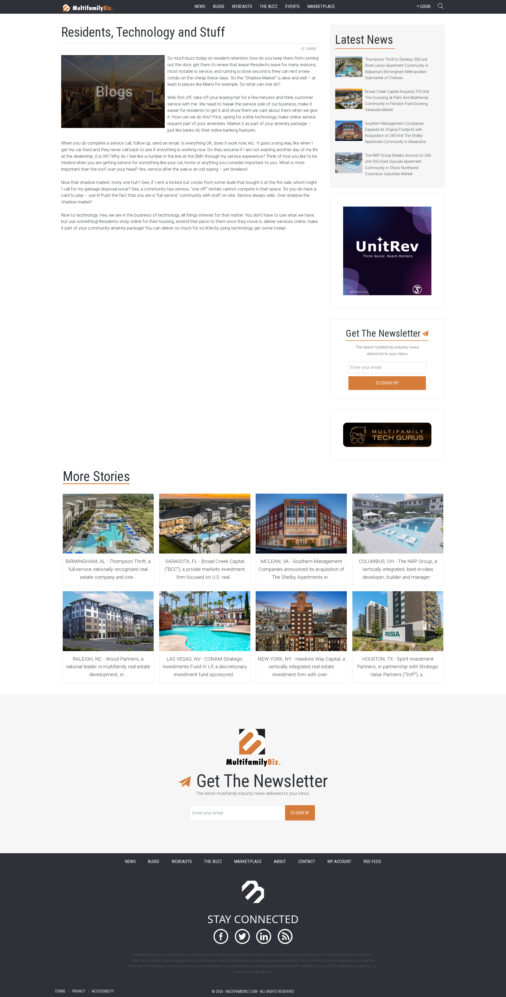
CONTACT (306, 861)
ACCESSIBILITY (103, 991)
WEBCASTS (182, 861)
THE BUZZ (213, 861)
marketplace (321, 6)
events (292, 6)
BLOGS (153, 861)
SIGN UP (302, 812)
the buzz (269, 6)
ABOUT (280, 861)
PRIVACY (78, 991)
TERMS (60, 991)
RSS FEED (372, 861)
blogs (218, 6)
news (199, 6)
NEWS (130, 861)
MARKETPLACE (248, 861)
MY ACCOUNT (339, 861)
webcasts (242, 6)
